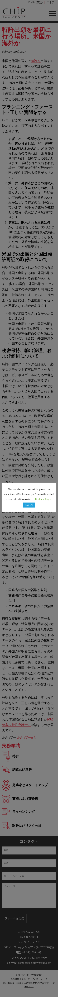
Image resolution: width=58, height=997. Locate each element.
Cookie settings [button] (43, 499)
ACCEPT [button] (29, 505)
